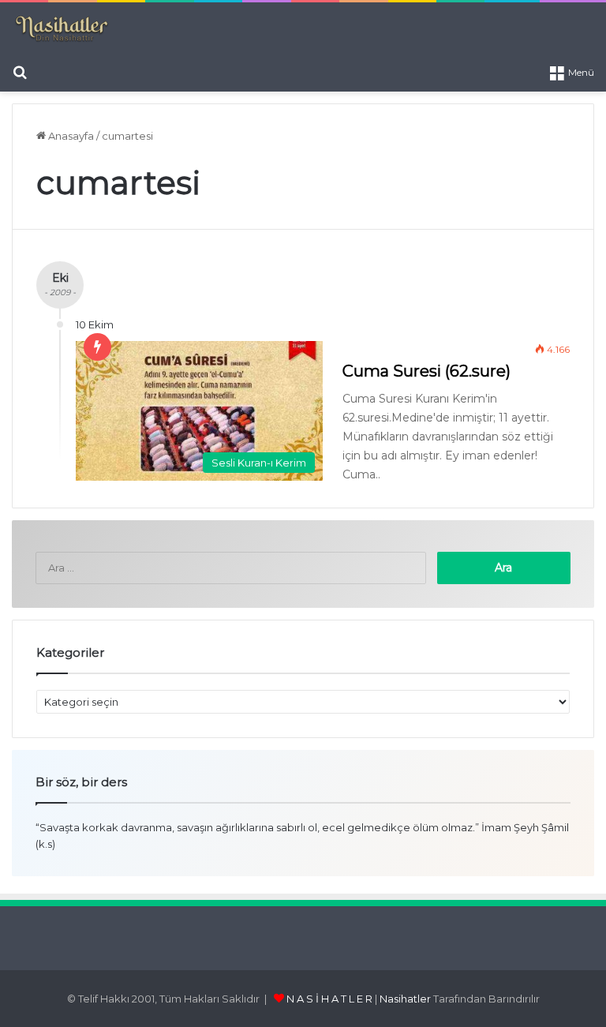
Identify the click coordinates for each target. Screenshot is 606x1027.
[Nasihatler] (61, 29)
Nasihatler (405, 998)
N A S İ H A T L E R (329, 998)
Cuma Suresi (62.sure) (426, 371)
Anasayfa (70, 135)
